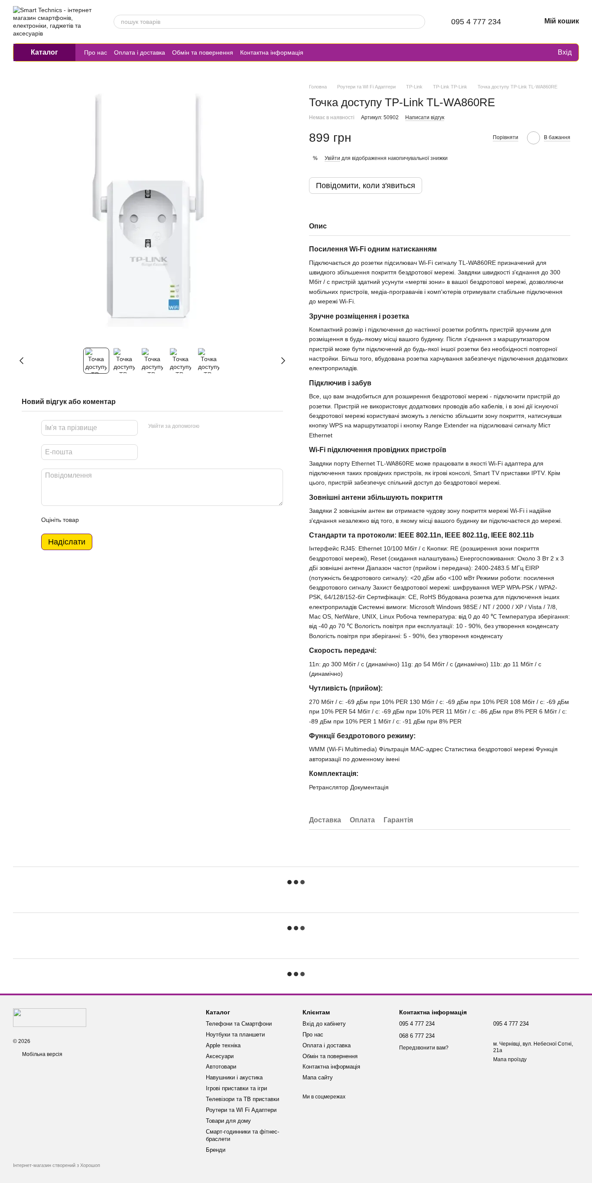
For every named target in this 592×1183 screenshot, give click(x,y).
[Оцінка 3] (121, 520)
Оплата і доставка (139, 52)
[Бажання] (532, 52)
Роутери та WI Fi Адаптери (241, 1110)
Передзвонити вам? (424, 1048)
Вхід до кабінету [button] (324, 1023)
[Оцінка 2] (107, 520)
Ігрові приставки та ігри (236, 1088)
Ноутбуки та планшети (235, 1034)
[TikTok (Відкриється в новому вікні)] (325, 52)
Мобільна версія (41, 1054)
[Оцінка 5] (149, 520)
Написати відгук (424, 117)
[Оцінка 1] (93, 520)
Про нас (95, 52)
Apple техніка (223, 1045)
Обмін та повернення (202, 52)
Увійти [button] (332, 158)
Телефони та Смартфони (239, 1023)
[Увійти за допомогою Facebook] (209, 426)
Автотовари (221, 1066)
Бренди (215, 1150)
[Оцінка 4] (135, 520)
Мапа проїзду (510, 1059)
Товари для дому (228, 1121)
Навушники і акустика (234, 1077)
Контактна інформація (271, 52)
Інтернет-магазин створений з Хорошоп (56, 1165)
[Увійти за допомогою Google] (223, 426)
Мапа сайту (318, 1077)
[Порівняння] (515, 52)
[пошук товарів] (418, 22)
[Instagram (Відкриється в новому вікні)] (315, 52)
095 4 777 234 (476, 22)
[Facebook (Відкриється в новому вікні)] (336, 52)
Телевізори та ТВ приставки (242, 1099)
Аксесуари (220, 1056)
